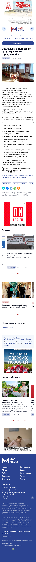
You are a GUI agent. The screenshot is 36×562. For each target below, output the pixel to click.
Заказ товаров (25, 473)
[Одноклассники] (18, 188)
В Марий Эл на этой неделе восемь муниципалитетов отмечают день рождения (12, 402)
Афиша (4, 470)
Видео (22, 470)
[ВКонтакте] (7, 188)
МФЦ (31, 183)
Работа (4, 473)
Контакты (6, 484)
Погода (22, 476)
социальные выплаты (20, 183)
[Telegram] (11, 188)
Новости (5, 302)
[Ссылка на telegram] (7, 497)
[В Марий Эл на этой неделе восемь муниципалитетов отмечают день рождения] (15, 389)
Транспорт (6, 476)
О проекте (6, 479)
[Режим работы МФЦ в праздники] (20, 242)
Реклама (23, 479)
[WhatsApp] (14, 188)
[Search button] (32, 29)
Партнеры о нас (8, 537)
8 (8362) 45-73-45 (10, 487)
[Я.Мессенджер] (3, 188)
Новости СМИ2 (7, 328)
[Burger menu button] (4, 29)
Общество (6, 58)
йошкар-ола (6, 183)
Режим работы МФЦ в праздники (20, 253)
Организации (25, 467)
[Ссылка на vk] (3, 497)
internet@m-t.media (10, 490)
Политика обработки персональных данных (16, 532)
